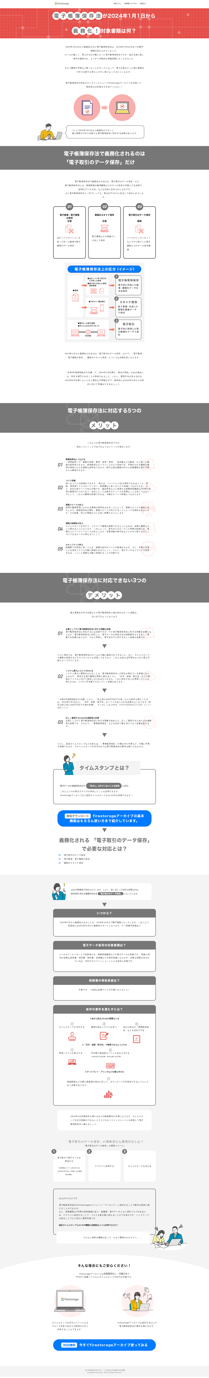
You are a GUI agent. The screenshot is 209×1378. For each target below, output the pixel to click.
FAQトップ (101, 1370)
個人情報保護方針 (91, 1370)
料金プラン (117, 3)
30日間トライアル (130, 3)
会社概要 (122, 1370)
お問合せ (143, 3)
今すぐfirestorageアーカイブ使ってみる (105, 1345)
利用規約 (115, 1370)
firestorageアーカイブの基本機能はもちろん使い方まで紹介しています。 (105, 818)
